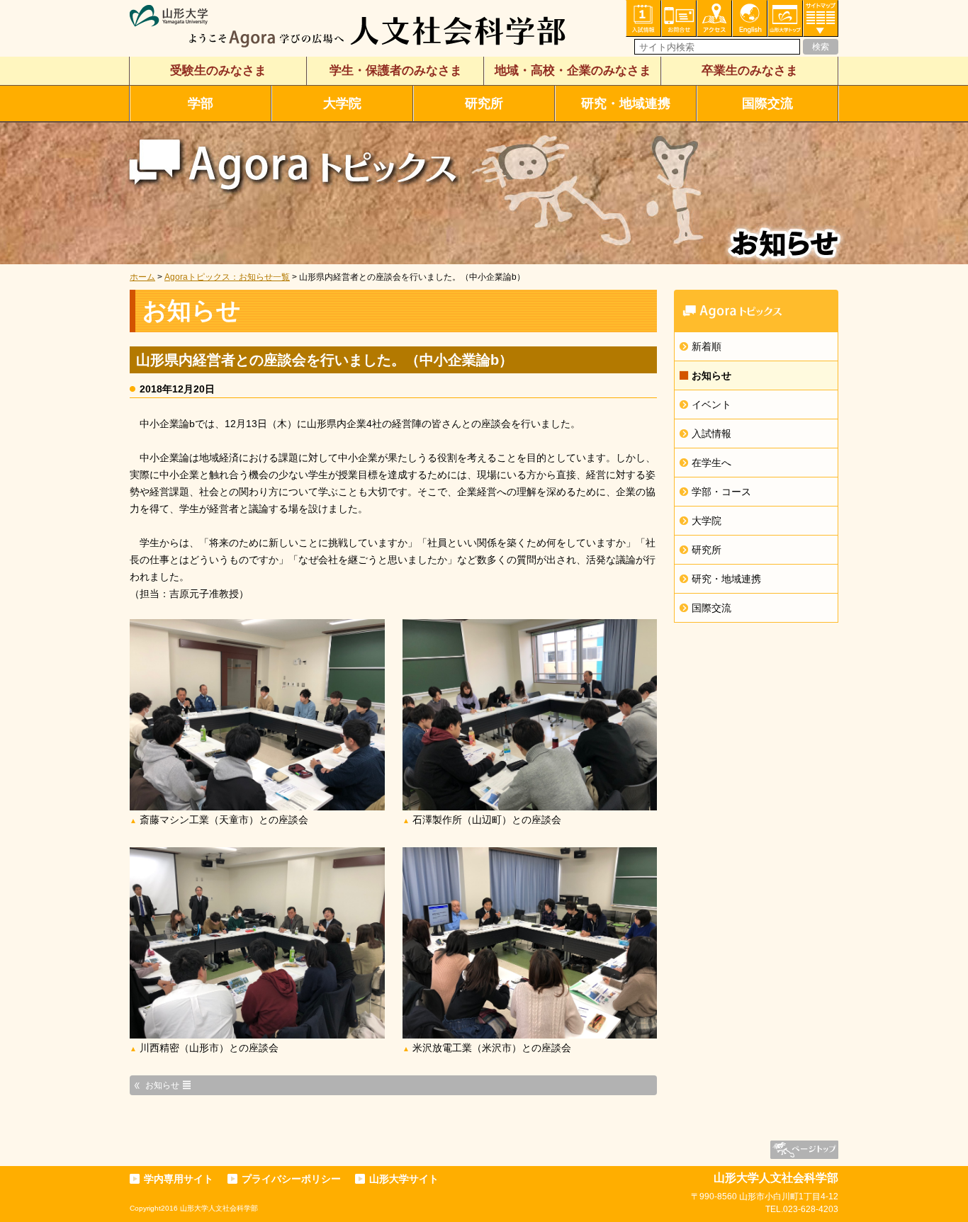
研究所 (484, 103)
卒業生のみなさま (750, 70)
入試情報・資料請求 (643, 18)
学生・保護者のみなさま (396, 70)
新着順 (706, 346)
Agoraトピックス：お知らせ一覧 (227, 277)
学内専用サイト (178, 1178)
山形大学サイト (404, 1178)
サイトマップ (820, 18)
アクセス (714, 18)
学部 (200, 103)
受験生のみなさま (218, 70)
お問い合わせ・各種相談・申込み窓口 (679, 18)
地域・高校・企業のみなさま (573, 70)
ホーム (142, 277)
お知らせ (711, 375)
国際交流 (767, 103)
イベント (711, 404)
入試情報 (711, 433)
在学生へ (711, 462)
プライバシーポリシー (291, 1178)
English (749, 18)
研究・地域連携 (625, 103)
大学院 (342, 103)
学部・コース (721, 491)
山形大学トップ (785, 18)
